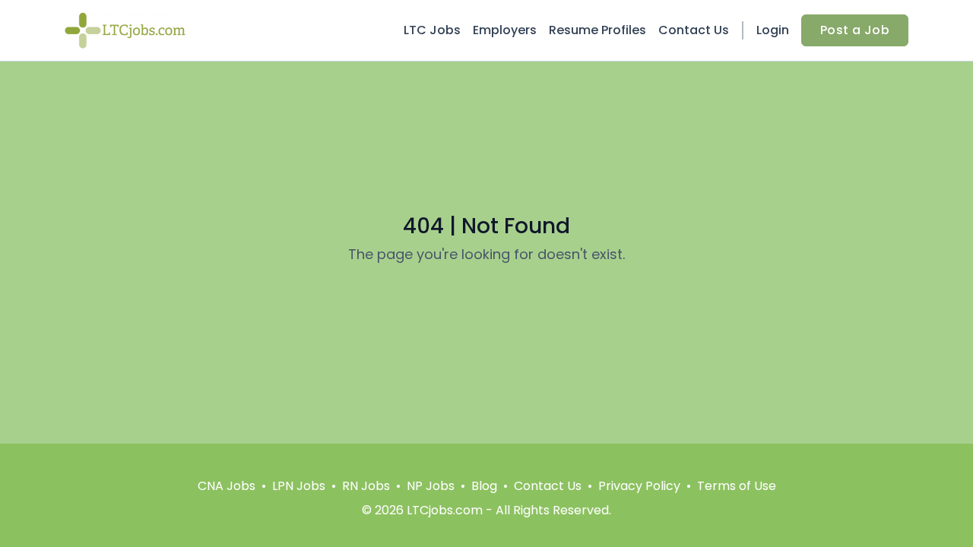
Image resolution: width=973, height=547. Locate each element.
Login (772, 30)
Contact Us (693, 30)
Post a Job (854, 30)
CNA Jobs (226, 486)
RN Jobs (366, 486)
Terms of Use (736, 486)
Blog (484, 486)
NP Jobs (431, 486)
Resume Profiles (597, 30)
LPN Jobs (298, 486)
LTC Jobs (432, 30)
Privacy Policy (639, 486)
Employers (505, 30)
